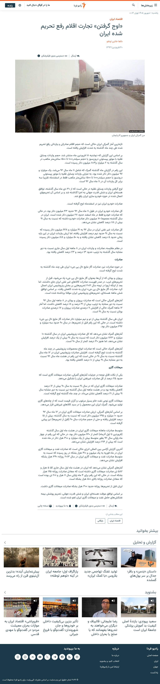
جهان (155, 667)
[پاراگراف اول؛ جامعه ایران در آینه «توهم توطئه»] (60, 557)
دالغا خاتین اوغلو (114, 41)
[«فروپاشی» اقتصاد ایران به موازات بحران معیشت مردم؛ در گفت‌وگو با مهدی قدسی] (21, 607)
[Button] (75, 56)
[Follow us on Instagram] (25, 657)
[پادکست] (20, 5)
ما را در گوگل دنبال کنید (38, 5)
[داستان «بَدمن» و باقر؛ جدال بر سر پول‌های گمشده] (138, 557)
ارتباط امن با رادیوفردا (109, 667)
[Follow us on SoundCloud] (32, 657)
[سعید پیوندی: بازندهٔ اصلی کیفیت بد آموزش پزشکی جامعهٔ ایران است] (138, 607)
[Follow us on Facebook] (62, 657)
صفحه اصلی (152, 655)
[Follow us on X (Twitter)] (47, 657)
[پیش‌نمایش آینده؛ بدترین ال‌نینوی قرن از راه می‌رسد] (21, 557)
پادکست (154, 672)
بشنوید (150, 592)
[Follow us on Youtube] (40, 657)
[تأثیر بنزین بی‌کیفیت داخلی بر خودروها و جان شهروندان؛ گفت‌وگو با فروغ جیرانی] (60, 607)
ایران (156, 661)
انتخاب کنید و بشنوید (109, 661)
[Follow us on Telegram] (55, 657)
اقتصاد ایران (116, 19)
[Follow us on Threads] (18, 657)
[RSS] (69, 657)
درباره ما (115, 655)
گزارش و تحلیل (144, 542)
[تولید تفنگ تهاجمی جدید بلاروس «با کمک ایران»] (99, 557)
